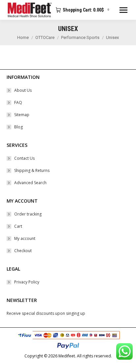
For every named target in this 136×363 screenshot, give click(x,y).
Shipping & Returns (32, 170)
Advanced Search (30, 182)
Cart (18, 226)
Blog (18, 127)
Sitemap (21, 114)
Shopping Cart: (86, 10)
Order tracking (28, 214)
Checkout (23, 250)
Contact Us (24, 158)
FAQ (18, 102)
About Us (23, 90)
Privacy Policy (26, 282)
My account (24, 238)
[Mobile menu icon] (123, 10)
